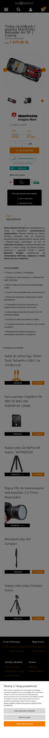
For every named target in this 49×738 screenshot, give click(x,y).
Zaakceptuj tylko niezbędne (24, 711)
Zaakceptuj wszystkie (24, 724)
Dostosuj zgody (24, 717)
